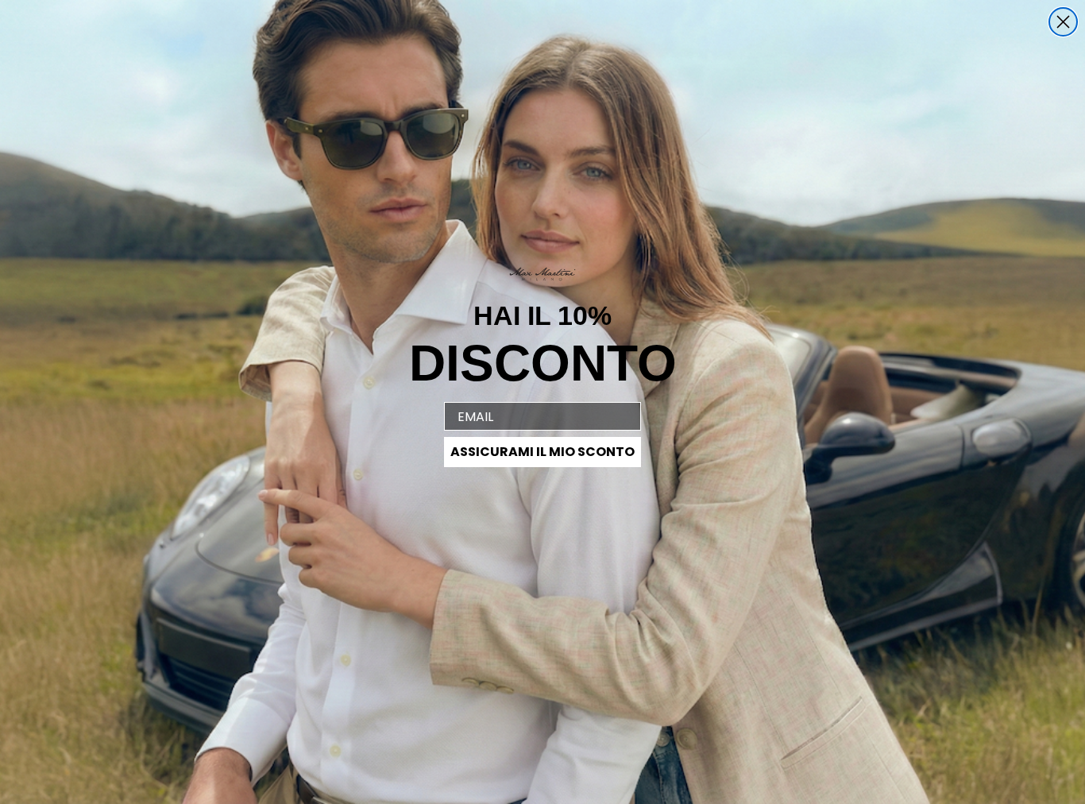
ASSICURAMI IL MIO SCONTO (542, 452)
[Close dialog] (1063, 22)
